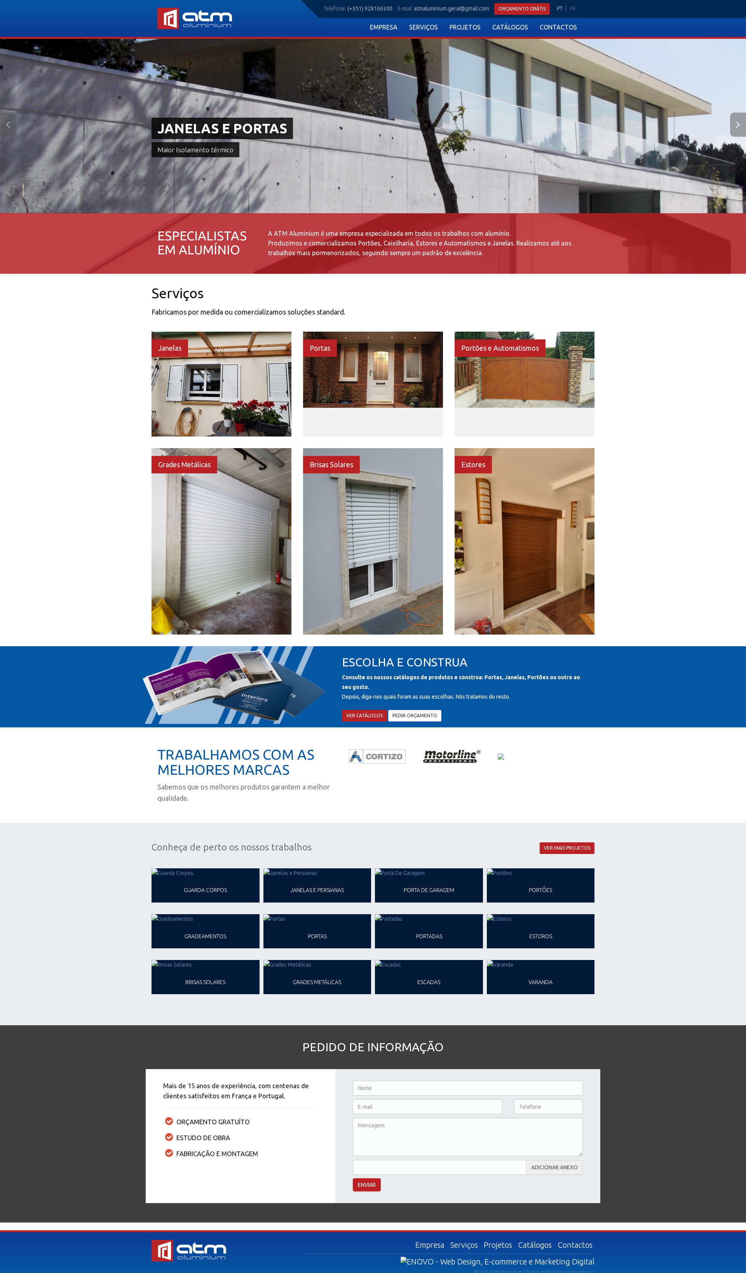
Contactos (558, 27)
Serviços (423, 27)
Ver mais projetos (567, 847)
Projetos (465, 27)
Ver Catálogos (364, 715)
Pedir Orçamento (414, 715)
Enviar (367, 1185)
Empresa (383, 27)
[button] (56, 126)
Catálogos (510, 27)
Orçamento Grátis (522, 8)
